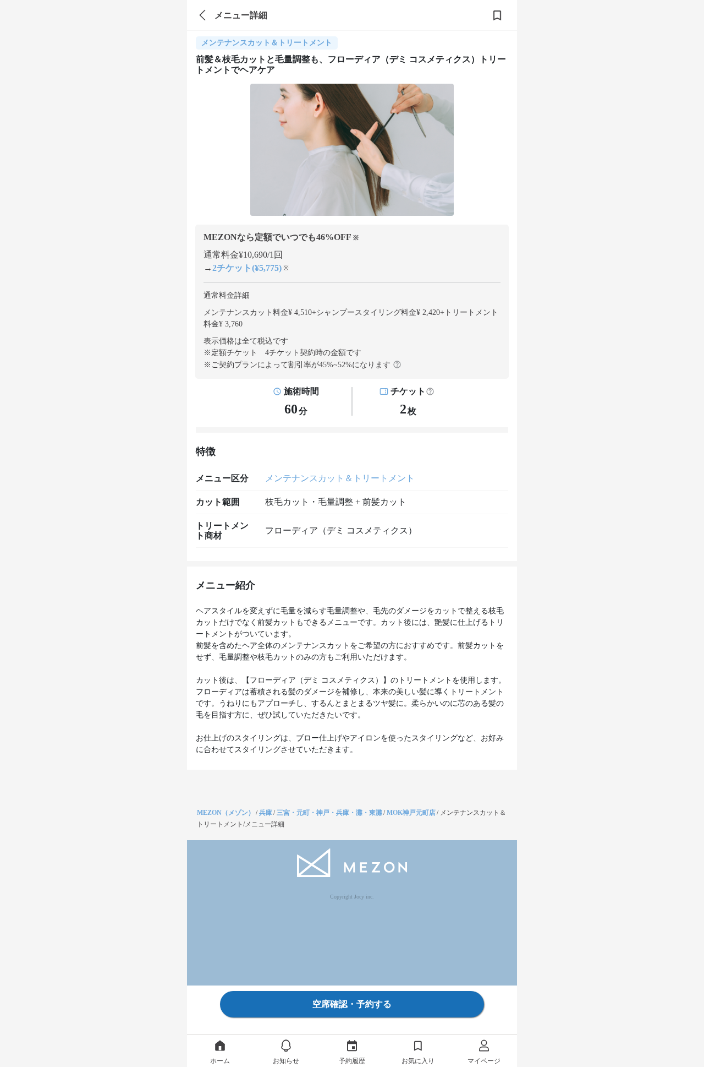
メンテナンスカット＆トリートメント (340, 478)
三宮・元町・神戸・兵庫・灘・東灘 (329, 812)
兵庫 (265, 812)
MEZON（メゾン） (226, 812)
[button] (430, 391)
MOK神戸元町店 (411, 812)
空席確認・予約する (352, 1004)
